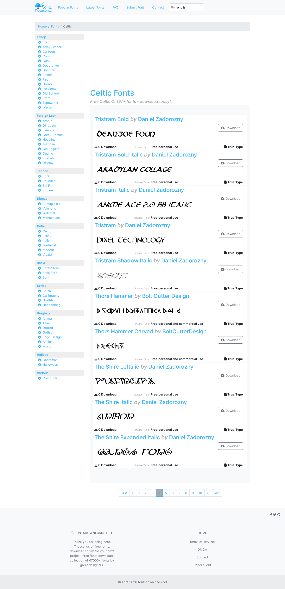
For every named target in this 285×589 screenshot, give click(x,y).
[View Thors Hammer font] (144, 311)
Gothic (47, 332)
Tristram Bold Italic (118, 154)
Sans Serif (50, 273)
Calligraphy (51, 296)
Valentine (49, 208)
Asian (47, 323)
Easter (47, 75)
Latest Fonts (95, 7)
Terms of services (202, 542)
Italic (46, 240)
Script (41, 286)
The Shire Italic (113, 402)
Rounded (49, 181)
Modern (48, 250)
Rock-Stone (51, 268)
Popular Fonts (68, 7)
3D (45, 42)
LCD (46, 176)
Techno (42, 171)
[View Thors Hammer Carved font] (144, 346)
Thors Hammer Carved (123, 331)
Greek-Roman (53, 135)
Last (216, 493)
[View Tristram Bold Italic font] (144, 169)
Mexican (49, 144)
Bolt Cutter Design (165, 296)
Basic (41, 263)
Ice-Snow (49, 89)
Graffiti (48, 300)
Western (48, 107)
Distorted (50, 70)
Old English (51, 149)
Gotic (41, 226)
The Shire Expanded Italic (127, 437)
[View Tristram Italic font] (144, 205)
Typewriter (50, 103)
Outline (48, 153)
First (124, 493)
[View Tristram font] (144, 240)
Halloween (50, 364)
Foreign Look (46, 116)
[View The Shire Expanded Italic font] (144, 452)
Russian (48, 158)
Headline (49, 139)
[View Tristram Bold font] (144, 134)
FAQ (115, 7)
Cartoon (49, 51)
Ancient (48, 342)
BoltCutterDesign (184, 331)
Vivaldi (48, 254)
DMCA (202, 549)
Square (48, 190)
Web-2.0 (49, 213)
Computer (50, 378)
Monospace (51, 218)
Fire (45, 79)
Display (48, 163)
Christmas (50, 360)
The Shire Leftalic (116, 366)
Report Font (202, 565)
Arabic (47, 121)
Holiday (42, 355)
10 (200, 493)
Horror (47, 84)
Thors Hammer (113, 296)
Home (42, 26)
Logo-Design (52, 337)
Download (232, 128)
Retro (47, 98)
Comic (47, 56)
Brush (47, 291)
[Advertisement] (170, 61)
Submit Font (135, 7)
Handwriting (51, 305)
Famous (48, 130)
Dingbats (49, 125)
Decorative (51, 65)
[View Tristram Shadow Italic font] (144, 275)
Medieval (49, 245)
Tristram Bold (111, 119)
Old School (51, 93)
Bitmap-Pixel (52, 204)
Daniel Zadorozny (160, 119)
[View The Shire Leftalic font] (144, 381)
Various (42, 373)
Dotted (48, 328)
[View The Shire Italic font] (144, 417)
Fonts (55, 26)
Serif (46, 277)
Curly (46, 61)
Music (47, 346)
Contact (158, 7)
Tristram (105, 225)
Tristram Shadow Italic (123, 260)
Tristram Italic (112, 190)
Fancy (41, 37)
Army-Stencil (52, 47)
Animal (48, 318)
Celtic (47, 231)
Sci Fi (47, 185)
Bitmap (42, 198)
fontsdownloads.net (152, 582)
